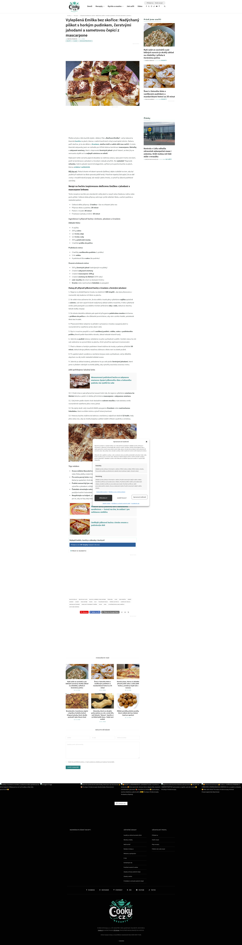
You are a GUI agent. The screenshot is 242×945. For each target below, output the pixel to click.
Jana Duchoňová (149, 99)
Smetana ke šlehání (74, 604)
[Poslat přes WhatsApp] (121, 612)
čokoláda (110, 599)
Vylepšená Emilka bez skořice (116, 604)
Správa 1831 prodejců (102, 492)
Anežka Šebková (72, 39)
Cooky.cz (100, 930)
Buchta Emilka (73, 599)
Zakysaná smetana (74, 606)
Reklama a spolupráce (130, 853)
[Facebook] (56, 144)
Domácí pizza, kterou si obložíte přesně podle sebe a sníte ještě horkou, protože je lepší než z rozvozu (128, 685)
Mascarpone (84, 601)
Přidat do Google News (110, 612)
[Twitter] (56, 148)
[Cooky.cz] (74, 7)
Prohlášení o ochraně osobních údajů (120, 503)
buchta (78, 141)
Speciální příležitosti (86, 41)
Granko (71, 601)
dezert (129, 599)
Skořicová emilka (125, 601)
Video (140, 6)
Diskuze (85, 612)
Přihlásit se (155, 835)
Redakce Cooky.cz (129, 849)
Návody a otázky (128, 840)
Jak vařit (130, 6)
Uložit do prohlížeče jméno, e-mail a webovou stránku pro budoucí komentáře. (91, 762)
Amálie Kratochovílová (151, 159)
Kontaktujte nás (135, 503)
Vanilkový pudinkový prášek (89, 604)
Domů (89, 6)
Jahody (77, 601)
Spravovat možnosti (139, 497)
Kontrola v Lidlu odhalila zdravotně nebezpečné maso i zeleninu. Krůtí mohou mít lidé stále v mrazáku (157, 152)
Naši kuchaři (127, 844)
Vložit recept (159, 3)
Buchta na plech (83, 599)
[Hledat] (163, 6)
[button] (146, 442)
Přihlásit (150, 3)
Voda (105, 604)
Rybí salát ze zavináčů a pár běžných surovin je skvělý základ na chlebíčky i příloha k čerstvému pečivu (77, 685)
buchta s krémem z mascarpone (97, 599)
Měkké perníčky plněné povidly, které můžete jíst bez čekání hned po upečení (128, 713)
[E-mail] (56, 156)
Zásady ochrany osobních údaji (132, 872)
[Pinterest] (56, 152)
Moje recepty (155, 844)
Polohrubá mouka (103, 601)
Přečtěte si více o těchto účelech (117, 492)
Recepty (99, 6)
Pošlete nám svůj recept (158, 849)
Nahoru (121, 941)
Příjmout (103, 498)
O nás (125, 858)
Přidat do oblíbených (79, 551)
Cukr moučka (122, 599)
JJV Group (116, 930)
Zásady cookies (107, 503)
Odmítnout (122, 498)
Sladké (75, 41)
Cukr (116, 599)
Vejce (100, 604)
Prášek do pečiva (114, 601)
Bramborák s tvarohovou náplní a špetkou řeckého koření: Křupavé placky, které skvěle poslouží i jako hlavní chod (77, 714)
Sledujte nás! (122, 803)
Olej (95, 601)
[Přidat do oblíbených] (56, 160)
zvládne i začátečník (82, 167)
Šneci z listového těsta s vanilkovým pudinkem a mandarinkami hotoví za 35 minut (102, 685)
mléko (90, 601)
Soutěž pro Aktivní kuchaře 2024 (133, 835)
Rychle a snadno (115, 6)
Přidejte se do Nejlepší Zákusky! (85, 545)
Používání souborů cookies (131, 867)
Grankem (95, 144)
